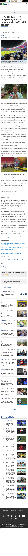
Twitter (18, 236)
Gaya (14, 12)
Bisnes (2, 340)
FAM (9, 259)
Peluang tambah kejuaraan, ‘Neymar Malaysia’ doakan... (10, 489)
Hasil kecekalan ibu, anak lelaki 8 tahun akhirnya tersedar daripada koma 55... (8, 334)
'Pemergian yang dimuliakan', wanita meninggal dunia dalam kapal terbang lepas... (8, 315)
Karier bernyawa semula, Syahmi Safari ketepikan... (10, 424)
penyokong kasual (15, 258)
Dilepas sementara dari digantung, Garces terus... (10, 441)
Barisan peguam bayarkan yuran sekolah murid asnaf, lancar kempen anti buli (7, 305)
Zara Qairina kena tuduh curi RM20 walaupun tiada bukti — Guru (8, 373)
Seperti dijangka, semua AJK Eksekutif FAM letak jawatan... (11, 497)
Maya (2, 301)
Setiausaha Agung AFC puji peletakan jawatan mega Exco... (11, 473)
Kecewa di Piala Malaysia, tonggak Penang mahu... (10, 465)
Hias (18, 12)
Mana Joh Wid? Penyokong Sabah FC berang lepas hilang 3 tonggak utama (8, 364)
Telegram (9, 237)
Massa (2, 349)
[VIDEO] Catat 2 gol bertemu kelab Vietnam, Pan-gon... (10, 433)
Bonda (6, 12)
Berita (2, 291)
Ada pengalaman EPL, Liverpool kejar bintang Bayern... (11, 449)
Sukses (22, 12)
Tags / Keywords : (5, 256)
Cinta (10, 12)
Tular (2, 378)
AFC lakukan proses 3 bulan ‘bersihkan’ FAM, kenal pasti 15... (11, 481)
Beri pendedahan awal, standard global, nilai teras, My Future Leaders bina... (7, 354)
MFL (22, 259)
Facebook (23, 236)
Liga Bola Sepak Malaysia (15, 259)
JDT (10, 258)
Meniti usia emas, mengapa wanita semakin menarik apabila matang (7, 393)
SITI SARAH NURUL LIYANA (9, 32)
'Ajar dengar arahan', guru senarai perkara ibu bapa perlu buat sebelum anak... (7, 325)
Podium (2, 35)
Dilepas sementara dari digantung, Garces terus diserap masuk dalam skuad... (8, 402)
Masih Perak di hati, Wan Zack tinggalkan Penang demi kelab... (11, 457)
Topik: (2, 263)
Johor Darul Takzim (5, 258)
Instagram (3, 237)
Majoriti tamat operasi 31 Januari (7, 295)
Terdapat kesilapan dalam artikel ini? (12, 281)
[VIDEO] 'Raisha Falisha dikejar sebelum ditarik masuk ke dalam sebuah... (7, 383)
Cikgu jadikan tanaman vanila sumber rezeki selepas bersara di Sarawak (8, 344)
